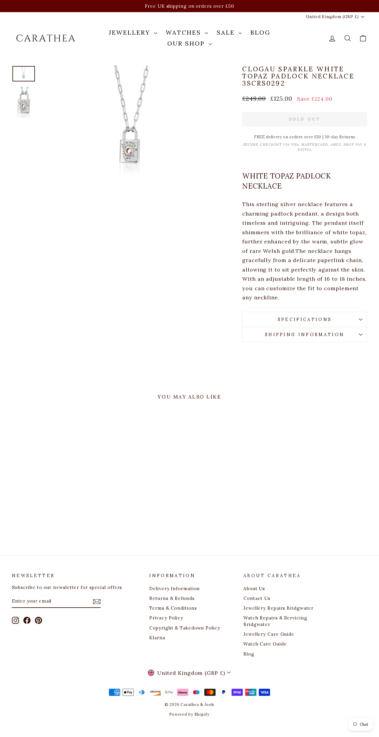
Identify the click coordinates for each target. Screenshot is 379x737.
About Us (254, 588)
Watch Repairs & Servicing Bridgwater (275, 621)
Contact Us (256, 598)
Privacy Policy (166, 618)
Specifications (305, 319)
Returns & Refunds (171, 598)
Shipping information (304, 334)
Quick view (54, 491)
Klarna (157, 637)
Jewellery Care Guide (268, 634)
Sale (227, 32)
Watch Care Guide (265, 644)
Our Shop (187, 43)
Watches (184, 32)
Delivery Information (174, 588)
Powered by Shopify (189, 714)
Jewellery (130, 32)
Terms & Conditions (173, 608)
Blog (260, 32)
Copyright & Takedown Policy (184, 628)
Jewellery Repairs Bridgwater (278, 608)
